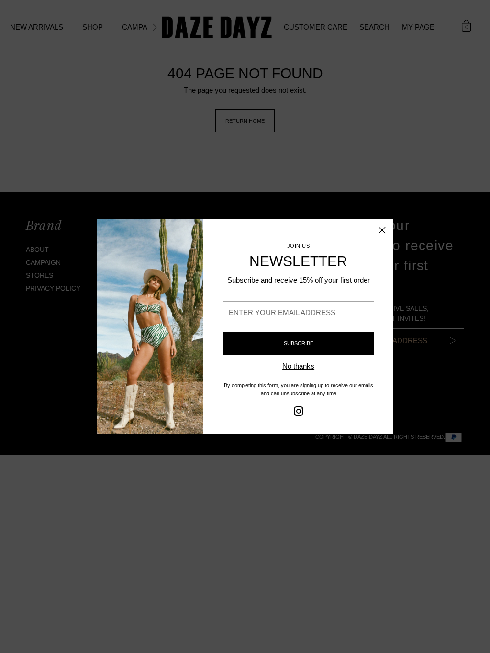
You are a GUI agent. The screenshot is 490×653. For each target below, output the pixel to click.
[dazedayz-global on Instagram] (298, 412)
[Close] (382, 230)
